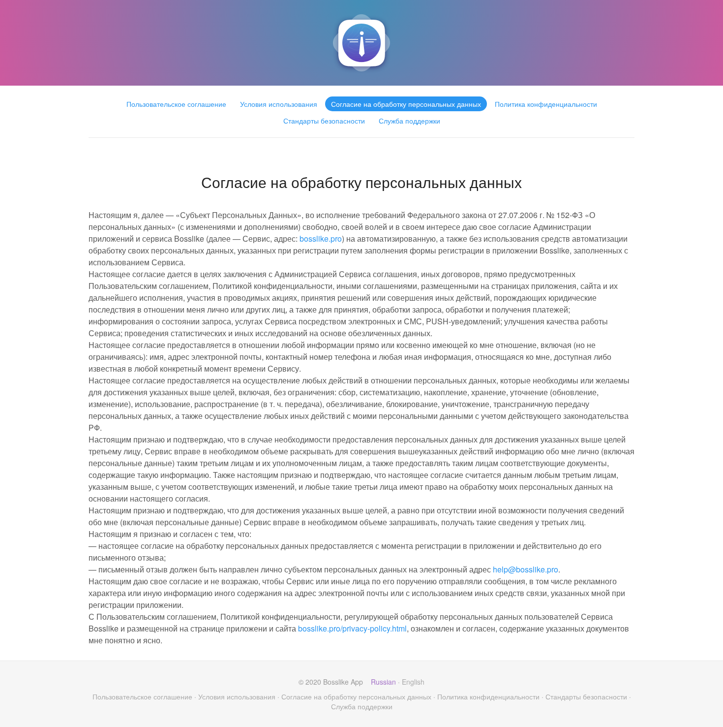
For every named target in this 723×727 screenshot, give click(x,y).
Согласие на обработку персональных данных (406, 104)
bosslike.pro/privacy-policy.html (352, 628)
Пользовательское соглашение (176, 104)
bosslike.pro (321, 238)
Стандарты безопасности (324, 121)
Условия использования (278, 104)
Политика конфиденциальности (546, 104)
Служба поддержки (409, 121)
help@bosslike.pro (525, 569)
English (413, 682)
